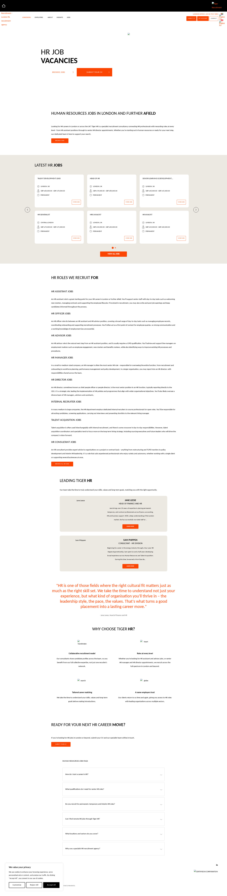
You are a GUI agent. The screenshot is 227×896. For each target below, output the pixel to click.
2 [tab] (115, 247)
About (50, 17)
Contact (214, 18)
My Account (203, 18)
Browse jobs (58, 72)
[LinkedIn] (217, 865)
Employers (39, 17)
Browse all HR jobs (62, 464)
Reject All (34, 885)
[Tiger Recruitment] (3, 5)
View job (76, 202)
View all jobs (114, 254)
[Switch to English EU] (222, 23)
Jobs (68, 17)
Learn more (130, 526)
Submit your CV (94, 72)
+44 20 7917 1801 (211, 14)
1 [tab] (113, 248)
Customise (17, 885)
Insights (60, 17)
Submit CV (191, 18)
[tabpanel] (117, 211)
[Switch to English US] (222, 17)
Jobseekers (26, 17)
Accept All (51, 885)
